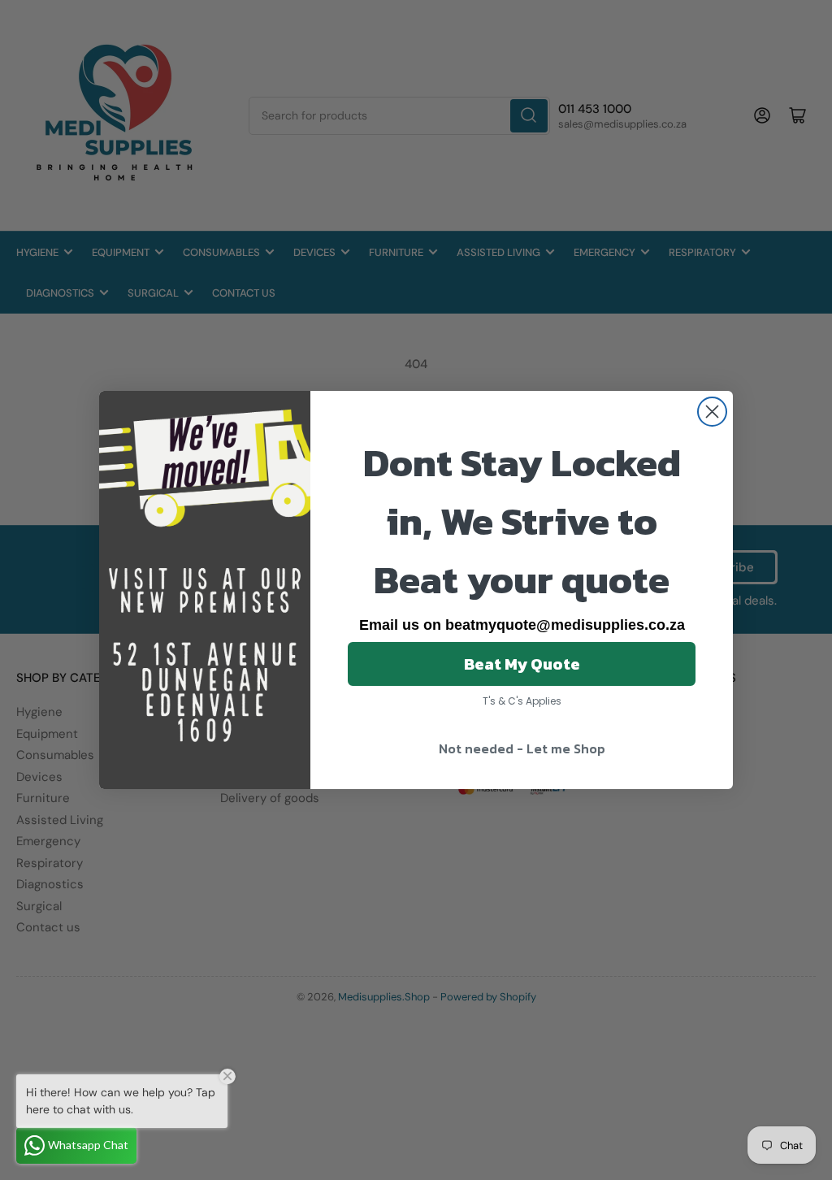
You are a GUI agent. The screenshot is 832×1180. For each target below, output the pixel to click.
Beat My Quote (522, 664)
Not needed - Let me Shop (522, 748)
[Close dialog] (712, 411)
